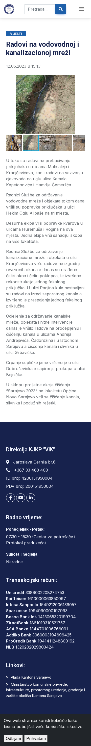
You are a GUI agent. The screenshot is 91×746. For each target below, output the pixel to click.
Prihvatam (36, 738)
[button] (11, 105)
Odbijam (13, 738)
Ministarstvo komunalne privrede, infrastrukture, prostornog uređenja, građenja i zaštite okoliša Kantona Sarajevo (45, 690)
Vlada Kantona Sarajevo (31, 677)
